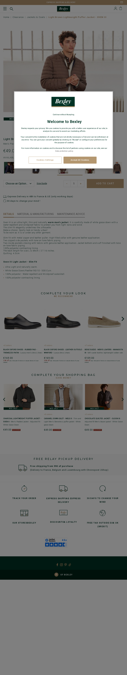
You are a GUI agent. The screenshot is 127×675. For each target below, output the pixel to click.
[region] (63, 130)
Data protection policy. (64, 151)
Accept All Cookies (80, 160)
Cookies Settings (45, 160)
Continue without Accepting (63, 115)
